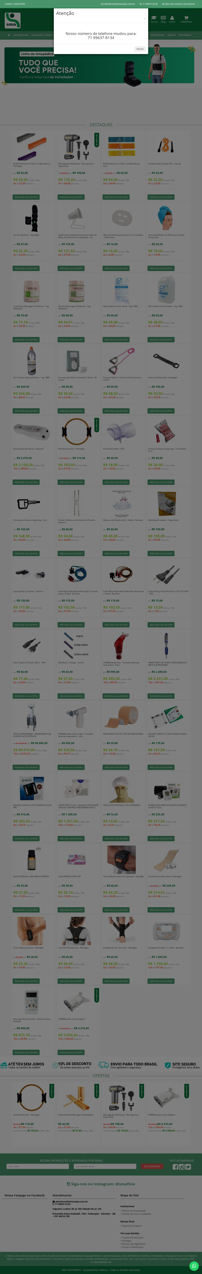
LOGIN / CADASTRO (15, 3)
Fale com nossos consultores (179, 3)
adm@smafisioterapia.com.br (119, 3)
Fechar (140, 48)
